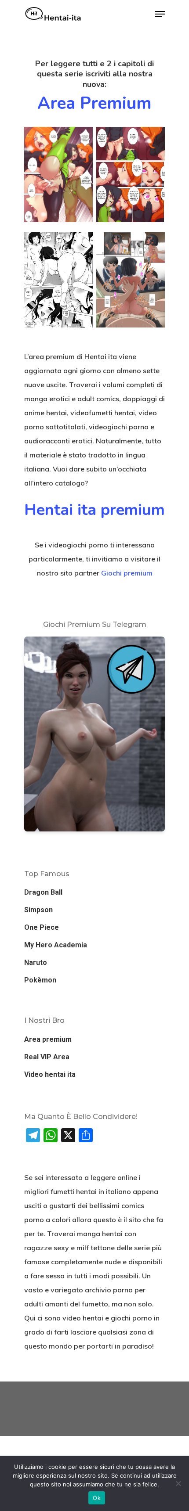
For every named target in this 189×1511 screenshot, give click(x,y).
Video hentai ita (50, 1074)
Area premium (94, 103)
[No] (178, 1483)
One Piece (41, 927)
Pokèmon (40, 980)
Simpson (38, 910)
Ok (97, 1497)
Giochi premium (127, 572)
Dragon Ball (43, 892)
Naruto (35, 962)
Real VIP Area (46, 1057)
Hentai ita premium (94, 510)
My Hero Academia (55, 945)
